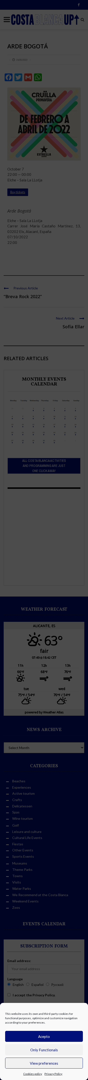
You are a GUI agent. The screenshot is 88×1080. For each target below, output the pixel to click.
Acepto (44, 1036)
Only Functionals (44, 1050)
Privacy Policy (53, 1074)
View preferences (44, 1063)
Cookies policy (32, 1074)
